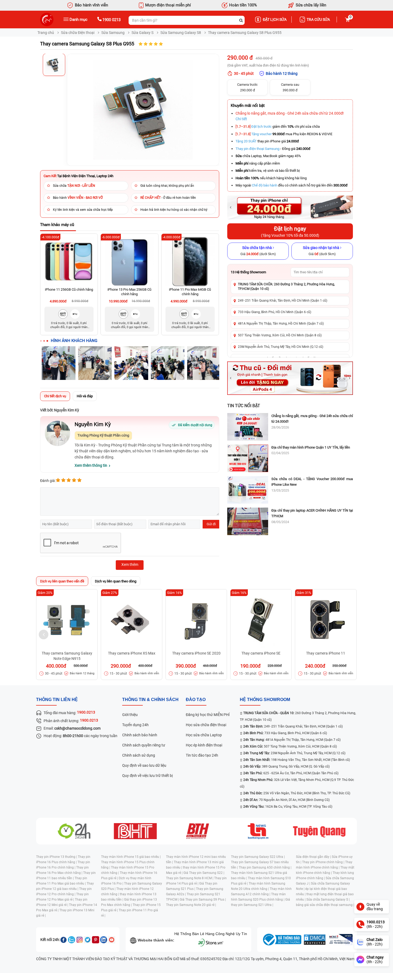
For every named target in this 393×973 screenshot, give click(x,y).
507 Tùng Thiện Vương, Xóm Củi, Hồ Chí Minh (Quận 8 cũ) (280, 335)
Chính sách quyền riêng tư (143, 745)
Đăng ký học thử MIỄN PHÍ (208, 715)
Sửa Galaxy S (142, 32)
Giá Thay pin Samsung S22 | (203, 873)
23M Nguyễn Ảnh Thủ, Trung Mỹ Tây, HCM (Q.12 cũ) (294, 753)
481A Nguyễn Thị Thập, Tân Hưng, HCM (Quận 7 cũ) (292, 740)
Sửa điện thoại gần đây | (314, 857)
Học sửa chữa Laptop (204, 735)
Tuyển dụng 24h (135, 725)
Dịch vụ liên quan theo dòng (115, 581)
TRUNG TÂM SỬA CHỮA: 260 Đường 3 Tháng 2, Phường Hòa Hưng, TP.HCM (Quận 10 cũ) (286, 286)
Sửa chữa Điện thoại (77, 32)
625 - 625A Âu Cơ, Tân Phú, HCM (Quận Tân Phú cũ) (290, 773)
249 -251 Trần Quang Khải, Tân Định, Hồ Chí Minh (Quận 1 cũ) (282, 300)
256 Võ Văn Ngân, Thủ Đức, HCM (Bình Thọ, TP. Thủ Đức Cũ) (296, 793)
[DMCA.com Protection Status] (314, 939)
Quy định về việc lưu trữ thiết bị (147, 775)
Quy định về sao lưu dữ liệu (144, 765)
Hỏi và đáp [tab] (85, 396)
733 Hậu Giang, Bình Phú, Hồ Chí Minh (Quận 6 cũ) (274, 312)
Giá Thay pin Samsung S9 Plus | (203, 899)
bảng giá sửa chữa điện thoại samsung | (325, 905)
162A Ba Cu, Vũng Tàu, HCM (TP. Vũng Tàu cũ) (287, 806)
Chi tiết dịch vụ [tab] (55, 396)
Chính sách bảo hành (139, 735)
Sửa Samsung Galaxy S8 (180, 32)
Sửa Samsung (113, 32)
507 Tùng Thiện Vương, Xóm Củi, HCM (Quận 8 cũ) (290, 746)
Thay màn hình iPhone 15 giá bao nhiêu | (131, 857)
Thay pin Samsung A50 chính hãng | (265, 867)
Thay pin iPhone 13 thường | (57, 857)
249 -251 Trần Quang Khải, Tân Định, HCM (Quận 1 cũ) (293, 726)
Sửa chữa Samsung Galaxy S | (328, 899)
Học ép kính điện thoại (204, 745)
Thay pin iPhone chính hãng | (323, 862)
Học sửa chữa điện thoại (206, 725)
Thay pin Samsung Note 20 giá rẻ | (191, 905)
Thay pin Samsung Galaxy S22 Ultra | (258, 857)
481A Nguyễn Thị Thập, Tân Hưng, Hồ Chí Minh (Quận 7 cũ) (281, 323)
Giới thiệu (130, 715)
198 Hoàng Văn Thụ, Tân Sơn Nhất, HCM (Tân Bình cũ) (296, 760)
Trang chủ (45, 32)
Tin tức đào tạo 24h (202, 755)
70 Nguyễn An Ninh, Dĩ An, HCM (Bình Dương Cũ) (286, 800)
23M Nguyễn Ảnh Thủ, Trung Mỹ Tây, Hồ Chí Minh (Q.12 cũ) (280, 347)
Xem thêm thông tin (91, 465)
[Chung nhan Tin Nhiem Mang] (340, 939)
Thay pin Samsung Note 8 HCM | (190, 878)
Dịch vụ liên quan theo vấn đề (62, 581)
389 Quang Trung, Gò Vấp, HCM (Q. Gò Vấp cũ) (286, 766)
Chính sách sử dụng (138, 755)
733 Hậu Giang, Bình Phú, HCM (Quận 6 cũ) (285, 733)
